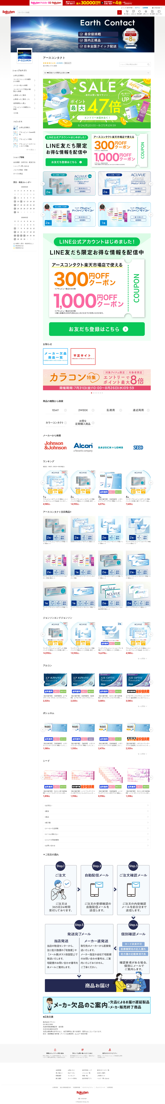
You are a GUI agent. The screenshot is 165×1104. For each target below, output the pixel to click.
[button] (157, 7)
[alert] (97, 72)
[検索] (119, 12)
